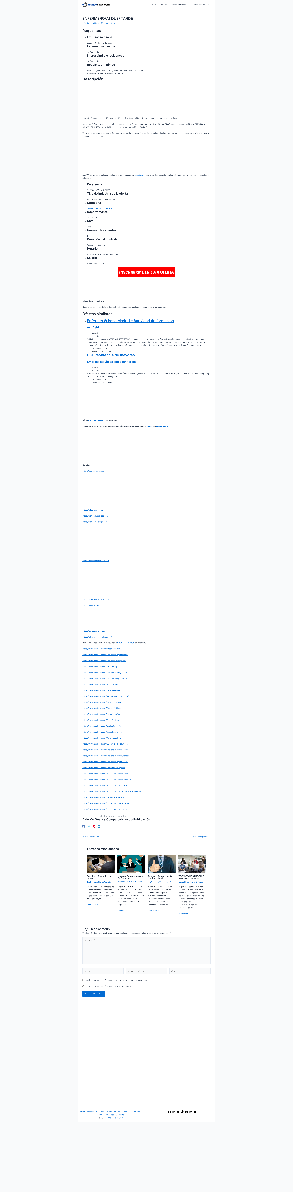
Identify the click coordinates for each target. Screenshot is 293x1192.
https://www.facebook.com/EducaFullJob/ (100, 720)
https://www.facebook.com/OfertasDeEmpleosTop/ (104, 678)
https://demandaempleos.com (95, 516)
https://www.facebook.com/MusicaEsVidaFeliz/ (102, 726)
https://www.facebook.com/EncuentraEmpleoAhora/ (105, 655)
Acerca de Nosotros (95, 1112)
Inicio (82, 1112)
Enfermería (107, 208)
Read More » (92, 905)
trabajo (150, 426)
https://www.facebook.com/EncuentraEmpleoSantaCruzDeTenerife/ (111, 791)
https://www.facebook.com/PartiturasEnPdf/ (101, 738)
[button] (187, 4)
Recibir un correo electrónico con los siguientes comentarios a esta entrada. (117, 980)
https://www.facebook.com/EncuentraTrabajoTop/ (104, 660)
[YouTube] (195, 1111)
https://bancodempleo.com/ (94, 631)
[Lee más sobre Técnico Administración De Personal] (131, 864)
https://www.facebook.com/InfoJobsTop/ (100, 666)
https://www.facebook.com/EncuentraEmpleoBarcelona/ (106, 773)
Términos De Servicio (131, 1112)
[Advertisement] (146, 100)
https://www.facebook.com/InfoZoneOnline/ (101, 690)
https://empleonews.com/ (93, 471)
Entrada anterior (91, 836)
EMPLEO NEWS (163, 426)
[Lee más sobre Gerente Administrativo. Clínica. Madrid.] (162, 864)
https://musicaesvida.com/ (93, 605)
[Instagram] (173, 1111)
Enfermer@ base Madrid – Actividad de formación (130, 321)
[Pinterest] (94, 826)
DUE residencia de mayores (111, 355)
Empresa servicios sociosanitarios (111, 361)
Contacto (120, 1115)
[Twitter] (89, 826)
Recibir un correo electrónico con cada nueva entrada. (108, 986)
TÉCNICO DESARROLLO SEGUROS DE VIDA (191, 877)
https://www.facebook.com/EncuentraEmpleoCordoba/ (106, 809)
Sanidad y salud (94, 208)
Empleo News (92, 882)
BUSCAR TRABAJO (97, 420)
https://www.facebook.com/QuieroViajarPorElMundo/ (105, 744)
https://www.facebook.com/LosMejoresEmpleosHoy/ (105, 714)
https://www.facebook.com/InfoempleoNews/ (102, 649)
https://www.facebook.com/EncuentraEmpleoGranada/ (106, 756)
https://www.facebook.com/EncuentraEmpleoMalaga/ (105, 803)
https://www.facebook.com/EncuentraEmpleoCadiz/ (105, 785)
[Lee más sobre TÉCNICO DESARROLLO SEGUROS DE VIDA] (192, 864)
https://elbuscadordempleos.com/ (97, 637)
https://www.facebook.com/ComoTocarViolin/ (102, 732)
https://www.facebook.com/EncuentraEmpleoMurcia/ (105, 750)
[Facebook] (83, 826)
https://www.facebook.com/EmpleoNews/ (100, 684)
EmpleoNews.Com (115, 1118)
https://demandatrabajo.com (94, 522)
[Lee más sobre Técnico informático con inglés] (101, 864)
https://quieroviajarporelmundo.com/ (98, 599)
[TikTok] (182, 1111)
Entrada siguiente (201, 836)
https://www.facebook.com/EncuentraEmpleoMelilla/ (105, 762)
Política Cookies (113, 1112)
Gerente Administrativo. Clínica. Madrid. (161, 877)
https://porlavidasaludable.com (95, 560)
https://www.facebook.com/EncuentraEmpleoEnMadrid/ (106, 779)
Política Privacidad (106, 1115)
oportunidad (140, 175)
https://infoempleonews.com (94, 510)
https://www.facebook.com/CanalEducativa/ (101, 702)
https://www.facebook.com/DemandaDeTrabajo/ (103, 797)
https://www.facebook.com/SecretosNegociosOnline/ (105, 696)
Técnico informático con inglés (100, 877)
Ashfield (93, 327)
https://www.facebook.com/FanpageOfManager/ (103, 708)
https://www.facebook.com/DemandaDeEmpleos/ (103, 767)
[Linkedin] (99, 826)
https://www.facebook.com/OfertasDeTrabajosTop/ (104, 672)
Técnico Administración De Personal (130, 877)
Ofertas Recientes (104, 882)
